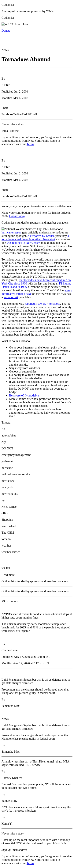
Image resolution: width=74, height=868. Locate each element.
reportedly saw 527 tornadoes (42, 303)
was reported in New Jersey (23, 242)
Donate (6, 30)
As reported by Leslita (40, 235)
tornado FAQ (12, 297)
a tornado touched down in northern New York (35, 237)
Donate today (17, 216)
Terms (30, 144)
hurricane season (11, 232)
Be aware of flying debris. (24, 395)
